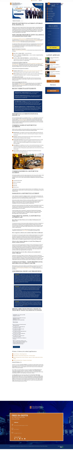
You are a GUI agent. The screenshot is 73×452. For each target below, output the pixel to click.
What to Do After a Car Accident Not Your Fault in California (55, 64)
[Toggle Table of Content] (21, 21)
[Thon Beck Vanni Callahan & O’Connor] (16, 2)
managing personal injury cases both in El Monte (28, 39)
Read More (53, 62)
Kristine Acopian (17, 282)
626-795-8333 (56, 4)
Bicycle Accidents (50, 16)
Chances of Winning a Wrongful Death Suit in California (55, 71)
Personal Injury (50, 8)
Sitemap (46, 446)
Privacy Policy (42, 446)
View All (53, 81)
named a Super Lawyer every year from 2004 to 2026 (32, 70)
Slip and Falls (50, 18)
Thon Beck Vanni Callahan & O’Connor (19, 38)
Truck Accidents (50, 11)
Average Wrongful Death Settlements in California (55, 57)
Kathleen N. (26, 305)
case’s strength (25, 230)
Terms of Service (37, 446)
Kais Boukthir (17, 297)
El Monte (32, 117)
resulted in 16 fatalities (23, 119)
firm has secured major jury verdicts (20, 50)
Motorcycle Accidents (51, 13)
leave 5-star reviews (21, 84)
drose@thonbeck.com (18, 433)
